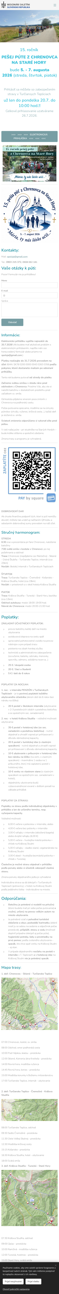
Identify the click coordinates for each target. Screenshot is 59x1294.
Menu (55, 5)
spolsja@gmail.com (17, 256)
